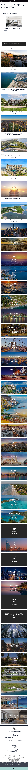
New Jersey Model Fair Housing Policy (14, 760)
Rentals (14, 231)
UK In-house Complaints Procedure (14, 759)
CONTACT (14, 745)
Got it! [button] (14, 768)
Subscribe (20, 740)
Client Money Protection (14, 761)
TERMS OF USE (14, 746)
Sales (14, 229)
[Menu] (1, 1)
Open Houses (14, 232)
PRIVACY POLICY (14, 747)
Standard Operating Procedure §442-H (14, 758)
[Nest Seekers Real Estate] (14, 1)
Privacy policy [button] (18, 764)
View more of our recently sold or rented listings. (12, 44)
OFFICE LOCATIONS (14, 744)
